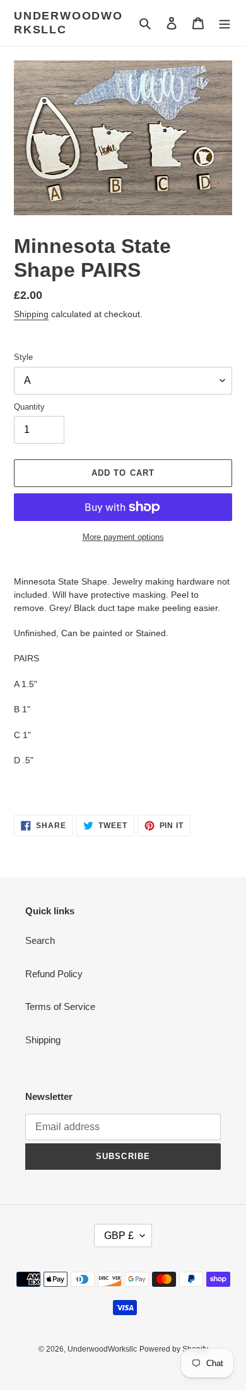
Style (23, 357)
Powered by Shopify (173, 1349)
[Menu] (224, 22)
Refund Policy (54, 973)
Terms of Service (60, 1006)
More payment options (123, 537)
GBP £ (119, 1235)
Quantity (29, 407)
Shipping (31, 314)
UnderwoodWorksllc (68, 22)
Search (40, 940)
